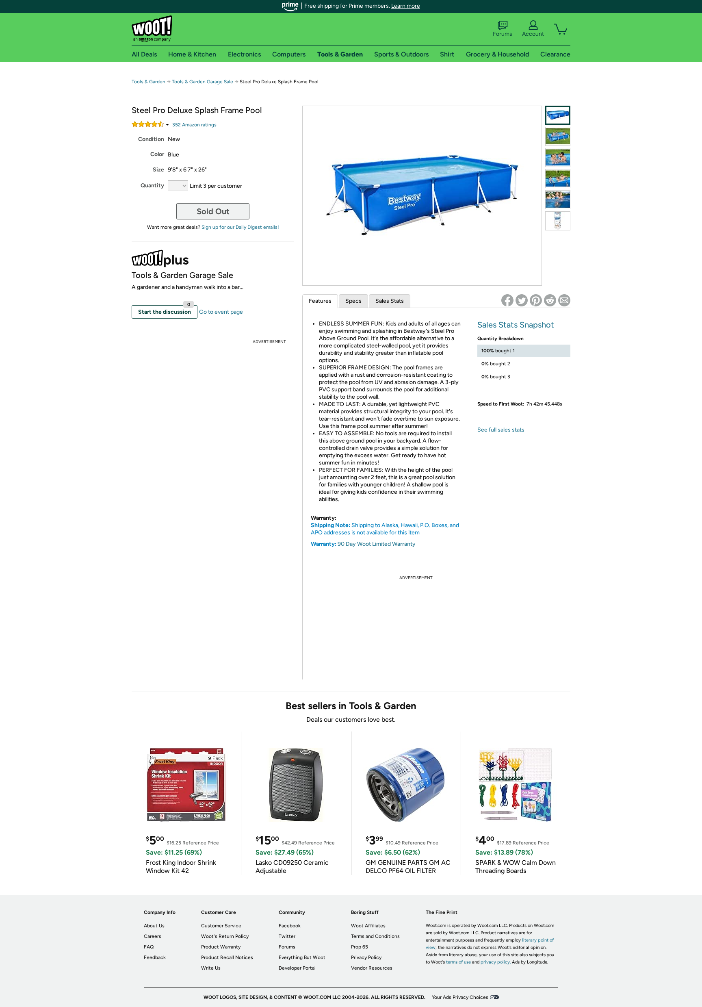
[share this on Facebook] (507, 300)
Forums (502, 33)
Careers (152, 936)
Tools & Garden (148, 82)
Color (157, 154)
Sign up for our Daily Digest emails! (240, 227)
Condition (151, 139)
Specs (353, 300)
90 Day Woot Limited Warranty (377, 543)
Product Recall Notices (227, 957)
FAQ (149, 947)
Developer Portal (297, 968)
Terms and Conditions (375, 936)
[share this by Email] (564, 300)
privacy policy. (496, 962)
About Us (154, 926)
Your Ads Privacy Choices (460, 997)
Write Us (211, 968)
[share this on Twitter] (522, 300)
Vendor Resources (371, 968)
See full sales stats (500, 429)
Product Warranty (220, 947)
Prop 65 (359, 947)
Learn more (405, 5)
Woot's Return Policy (225, 936)
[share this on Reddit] (550, 300)
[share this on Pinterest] (536, 300)
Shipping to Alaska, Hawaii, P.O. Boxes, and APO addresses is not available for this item (385, 529)
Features (320, 300)
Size (158, 169)
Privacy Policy (366, 957)
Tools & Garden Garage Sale (202, 82)
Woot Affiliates (368, 926)
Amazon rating (194, 125)
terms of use (458, 962)
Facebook (290, 926)
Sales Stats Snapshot (515, 325)
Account (533, 33)
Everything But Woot (302, 957)
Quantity (152, 185)
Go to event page (221, 311)
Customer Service (221, 926)
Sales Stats (389, 300)
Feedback (155, 957)
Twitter (287, 936)
